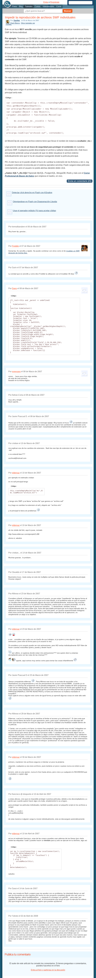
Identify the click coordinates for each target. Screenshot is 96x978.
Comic (58, 6)
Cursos (37, 6)
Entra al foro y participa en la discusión (48, 970)
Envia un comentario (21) (79, 181)
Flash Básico (15, 23)
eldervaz (16, 473)
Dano (14, 288)
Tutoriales (28, 6)
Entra (45, 2)
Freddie (15, 246)
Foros (14, 6)
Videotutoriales (48, 6)
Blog (21, 6)
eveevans (16, 371)
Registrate (54, 2)
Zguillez (17, 20)
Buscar (67, 11)
